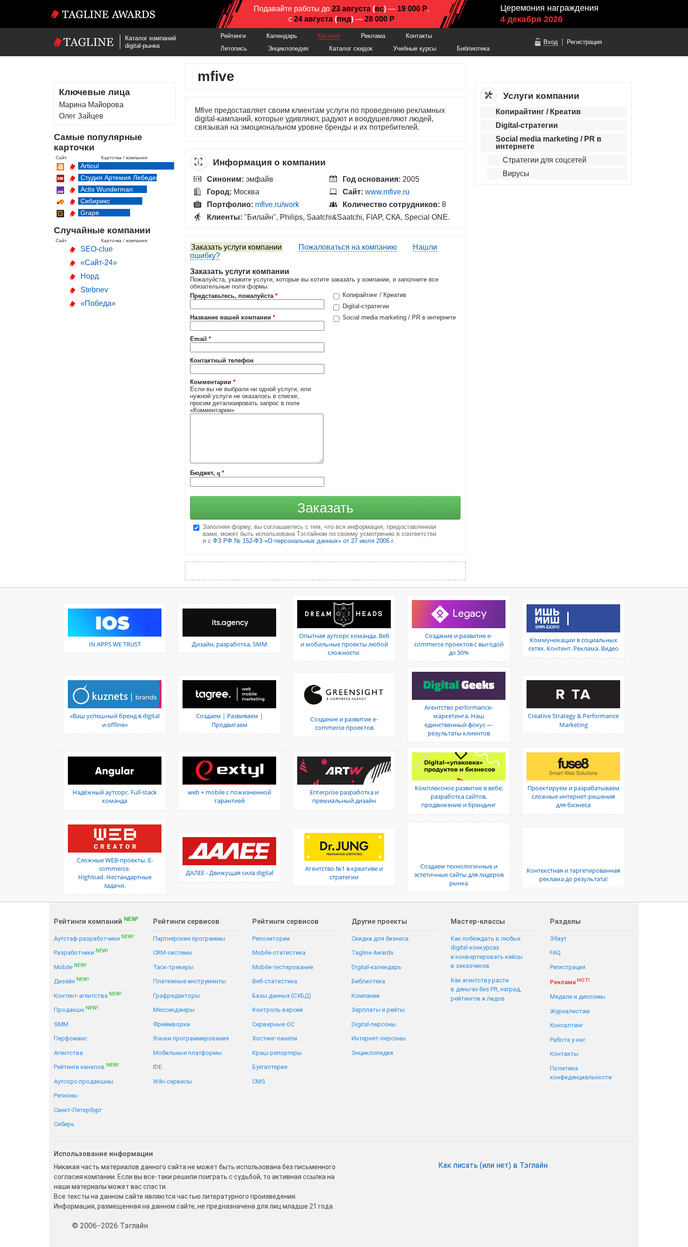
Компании (365, 995)
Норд (90, 276)
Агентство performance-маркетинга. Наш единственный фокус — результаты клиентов (459, 720)
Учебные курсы (414, 48)
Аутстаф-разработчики (94, 938)
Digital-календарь (376, 967)
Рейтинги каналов (86, 1066)
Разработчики (81, 952)
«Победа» (98, 303)
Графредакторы (176, 995)
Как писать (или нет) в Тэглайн (493, 1165)
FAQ (555, 952)
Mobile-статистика (279, 952)
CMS (258, 1081)
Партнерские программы (189, 938)
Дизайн (71, 981)
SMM (61, 1024)
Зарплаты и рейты (378, 1009)
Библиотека (473, 48)
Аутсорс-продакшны (83, 1081)
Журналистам (570, 1011)
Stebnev (94, 290)
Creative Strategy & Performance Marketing (573, 720)
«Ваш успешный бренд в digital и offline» (115, 720)
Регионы (66, 1095)
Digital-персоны (373, 1024)
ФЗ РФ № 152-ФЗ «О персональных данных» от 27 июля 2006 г (303, 540)
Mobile (70, 967)
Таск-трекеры (173, 967)
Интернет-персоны (378, 1038)
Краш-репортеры (277, 1052)
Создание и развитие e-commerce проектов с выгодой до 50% (459, 644)
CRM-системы (172, 952)
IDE (157, 1066)
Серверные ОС (273, 1024)
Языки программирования (191, 1038)
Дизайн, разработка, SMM (229, 644)
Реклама (373, 35)
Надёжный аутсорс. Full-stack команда (115, 796)
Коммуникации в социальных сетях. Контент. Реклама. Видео (573, 644)
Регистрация (584, 41)
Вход (550, 41)
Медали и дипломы (577, 996)
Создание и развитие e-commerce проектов (344, 723)
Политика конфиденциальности (581, 1073)
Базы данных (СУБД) (281, 995)
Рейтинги (233, 35)
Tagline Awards (372, 952)
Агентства (68, 1052)
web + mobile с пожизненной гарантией (229, 796)
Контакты (419, 35)
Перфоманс (70, 1038)
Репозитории (271, 938)
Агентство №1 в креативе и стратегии (344, 872)
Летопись (233, 48)
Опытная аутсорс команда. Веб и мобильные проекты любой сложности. (344, 644)
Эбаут (558, 938)
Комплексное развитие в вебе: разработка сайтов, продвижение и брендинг (459, 796)
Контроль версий (277, 1009)
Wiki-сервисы (172, 1081)
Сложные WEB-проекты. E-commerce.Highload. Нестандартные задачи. (115, 873)
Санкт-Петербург (78, 1109)
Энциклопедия (288, 48)
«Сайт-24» (99, 263)
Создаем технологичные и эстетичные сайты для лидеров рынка (459, 874)
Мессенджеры (174, 1009)
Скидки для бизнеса (380, 938)
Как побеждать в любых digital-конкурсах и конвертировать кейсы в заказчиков (487, 952)
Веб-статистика (274, 981)
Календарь (281, 35)
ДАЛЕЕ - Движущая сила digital (229, 872)
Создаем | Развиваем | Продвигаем (229, 720)
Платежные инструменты (189, 981)
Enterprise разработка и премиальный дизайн (344, 796)
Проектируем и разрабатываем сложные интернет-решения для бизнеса (573, 796)
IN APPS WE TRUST (115, 644)
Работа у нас (568, 1039)
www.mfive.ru (387, 192)
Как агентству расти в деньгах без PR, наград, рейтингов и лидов (486, 989)
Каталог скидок (351, 48)
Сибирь (64, 1124)
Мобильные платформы (187, 1052)
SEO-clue (97, 249)
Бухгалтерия (269, 1066)
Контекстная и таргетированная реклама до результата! (573, 874)
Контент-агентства (88, 995)
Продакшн (76, 1009)
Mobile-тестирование (282, 967)
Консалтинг (566, 1025)
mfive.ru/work (277, 204)
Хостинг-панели (274, 1038)
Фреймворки (171, 1024)
